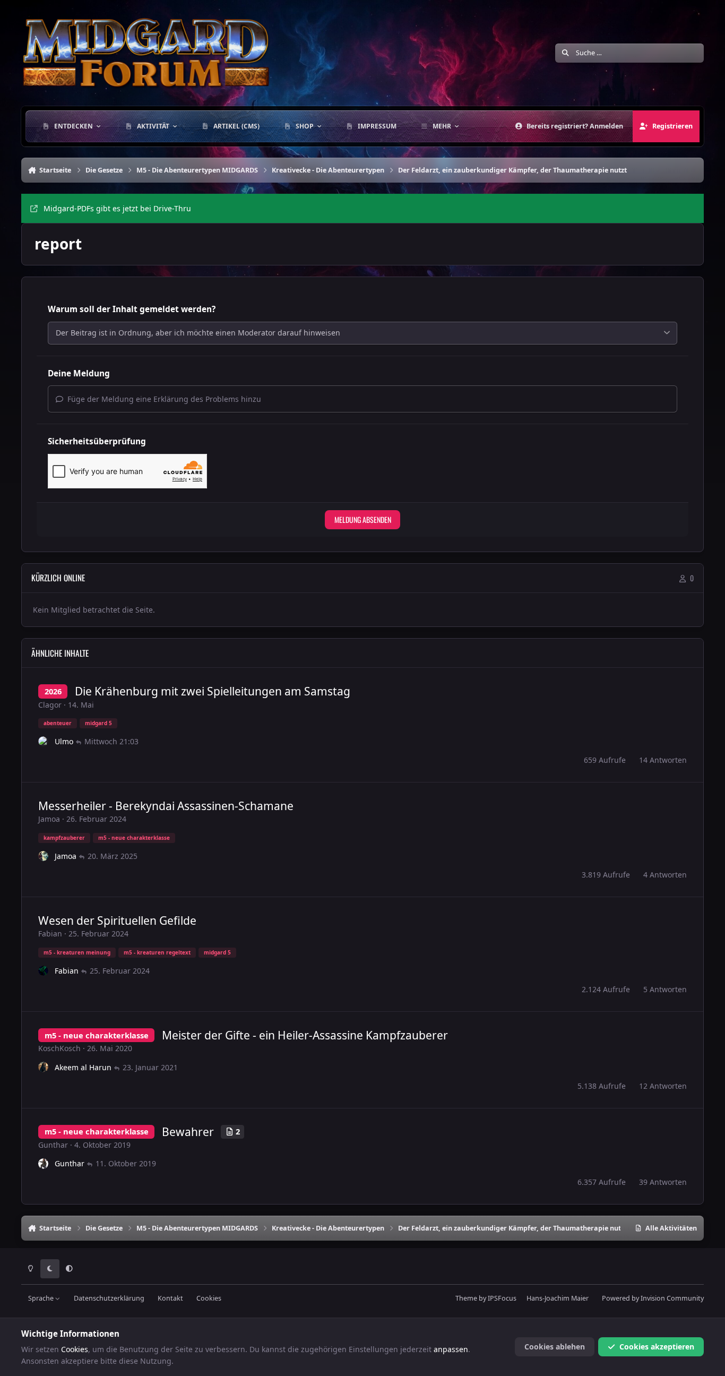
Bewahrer (188, 1131)
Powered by (653, 1298)
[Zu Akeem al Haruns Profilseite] (43, 1067)
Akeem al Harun (83, 1067)
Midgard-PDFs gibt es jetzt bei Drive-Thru (117, 208)
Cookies (208, 1298)
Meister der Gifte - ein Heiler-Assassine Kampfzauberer (305, 1035)
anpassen (451, 1349)
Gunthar (53, 1145)
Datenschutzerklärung (109, 1298)
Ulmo (64, 741)
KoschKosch (59, 1048)
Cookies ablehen (554, 1346)
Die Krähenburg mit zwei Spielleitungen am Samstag (212, 691)
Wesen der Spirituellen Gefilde (117, 920)
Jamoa (49, 819)
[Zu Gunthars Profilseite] (43, 1163)
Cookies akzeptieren (656, 1346)
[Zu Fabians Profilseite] (43, 971)
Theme (466, 1298)
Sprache (41, 1298)
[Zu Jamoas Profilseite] (43, 856)
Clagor (50, 705)
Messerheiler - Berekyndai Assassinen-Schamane (166, 805)
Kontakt (170, 1298)
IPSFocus (502, 1298)
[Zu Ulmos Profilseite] (43, 741)
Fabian (50, 933)
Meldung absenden (362, 519)
